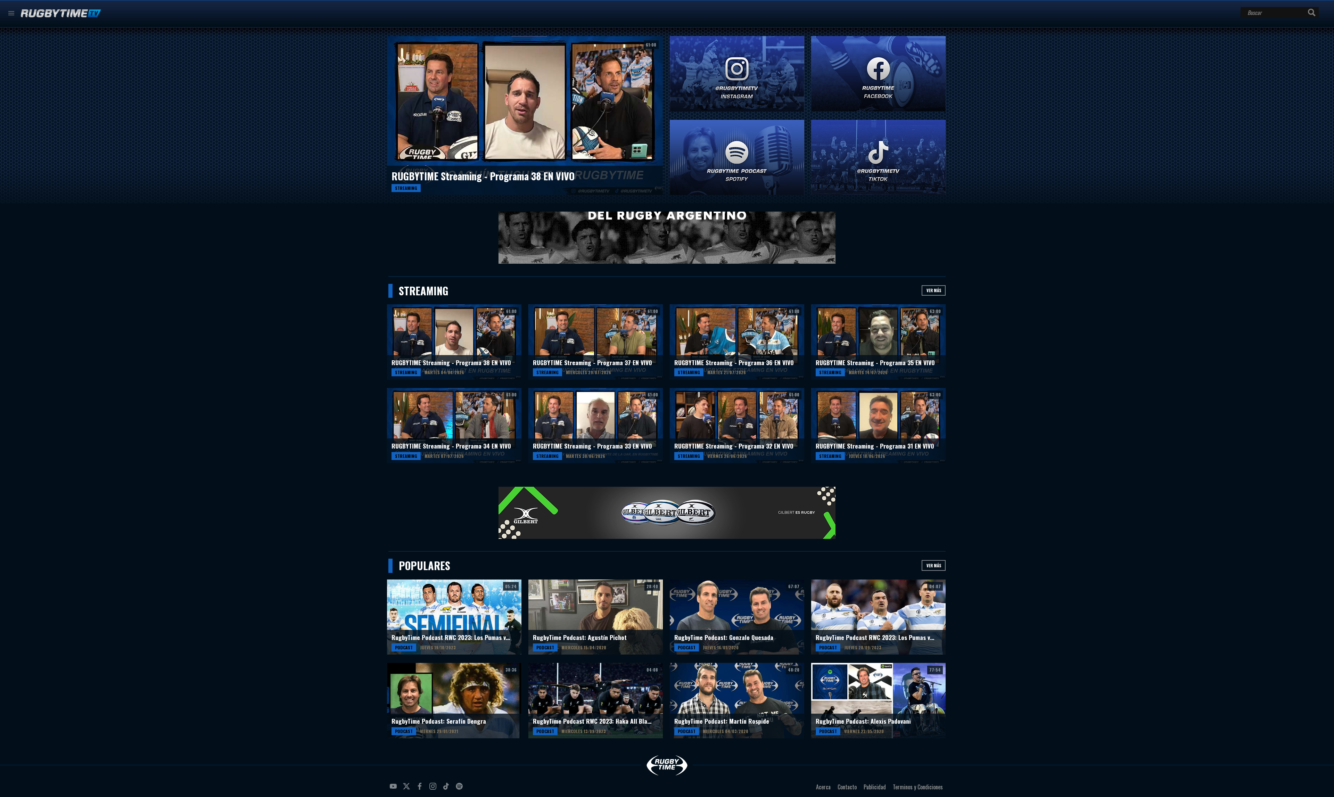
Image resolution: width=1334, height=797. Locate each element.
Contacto (847, 787)
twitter (407, 789)
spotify (460, 789)
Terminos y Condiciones (918, 787)
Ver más (934, 290)
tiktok (447, 789)
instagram (433, 789)
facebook (420, 789)
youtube (394, 789)
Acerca (823, 787)
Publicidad (875, 787)
